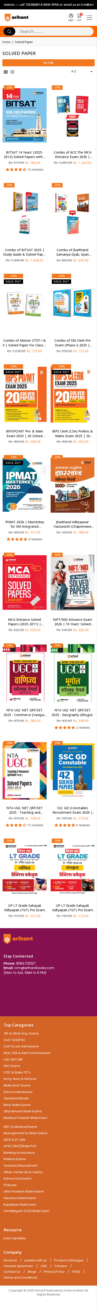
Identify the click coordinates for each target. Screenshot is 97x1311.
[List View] (12, 71)
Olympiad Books (16, 1098)
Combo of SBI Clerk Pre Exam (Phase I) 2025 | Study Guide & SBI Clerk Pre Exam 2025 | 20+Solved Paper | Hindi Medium (72, 342)
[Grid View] (5, 71)
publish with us (35, 1260)
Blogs (32, 1272)
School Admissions (18, 1092)
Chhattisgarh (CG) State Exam (26, 1211)
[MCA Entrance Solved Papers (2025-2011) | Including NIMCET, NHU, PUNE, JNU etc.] (25, 582)
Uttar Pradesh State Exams (24, 1191)
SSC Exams (12, 1066)
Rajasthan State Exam (20, 1204)
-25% (9, 87)
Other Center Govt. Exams (23, 1172)
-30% (9, 185)
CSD (43, 1266)
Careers (60, 1266)
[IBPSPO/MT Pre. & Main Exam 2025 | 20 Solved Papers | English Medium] (25, 394)
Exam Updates (15, 1238)
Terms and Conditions (20, 1277)
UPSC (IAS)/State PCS (20, 1146)
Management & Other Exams (26, 1133)
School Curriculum (18, 1178)
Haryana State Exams (20, 1198)
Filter (48, 63)
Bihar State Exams (17, 1105)
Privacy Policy (54, 1272)
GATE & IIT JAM (14, 1139)
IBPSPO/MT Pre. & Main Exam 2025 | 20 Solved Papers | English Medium (24, 433)
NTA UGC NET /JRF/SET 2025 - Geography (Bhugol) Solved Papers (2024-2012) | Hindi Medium (72, 712)
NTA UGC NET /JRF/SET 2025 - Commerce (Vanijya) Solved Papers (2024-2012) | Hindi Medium (24, 712)
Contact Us (12, 1272)
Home (6, 42)
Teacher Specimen (18, 1266)
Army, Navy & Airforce (20, 1079)
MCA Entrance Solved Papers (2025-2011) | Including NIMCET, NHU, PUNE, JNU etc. (24, 621)
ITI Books (10, 1185)
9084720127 (26, 963)
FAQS (76, 1272)
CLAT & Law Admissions (21, 1046)
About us (10, 1260)
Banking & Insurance (19, 1152)
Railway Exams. (15, 1159)
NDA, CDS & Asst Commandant (27, 1053)
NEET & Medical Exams (20, 1127)
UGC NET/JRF (13, 1059)
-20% (13, 366)
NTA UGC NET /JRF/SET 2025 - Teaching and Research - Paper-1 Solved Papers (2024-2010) (24, 810)
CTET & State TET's (17, 1072)
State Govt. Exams (17, 1085)
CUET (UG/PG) (14, 1040)
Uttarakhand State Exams (23, 1111)
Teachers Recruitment (20, 1165)
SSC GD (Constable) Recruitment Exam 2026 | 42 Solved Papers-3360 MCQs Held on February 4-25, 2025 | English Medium (72, 810)
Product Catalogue (68, 1260)
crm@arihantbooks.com (34, 968)
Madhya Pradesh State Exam (25, 1118)
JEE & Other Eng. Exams (21, 1033)
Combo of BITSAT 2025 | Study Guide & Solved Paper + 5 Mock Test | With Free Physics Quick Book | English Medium (24, 252)
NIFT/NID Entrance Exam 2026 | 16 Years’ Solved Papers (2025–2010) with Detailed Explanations (72, 621)
